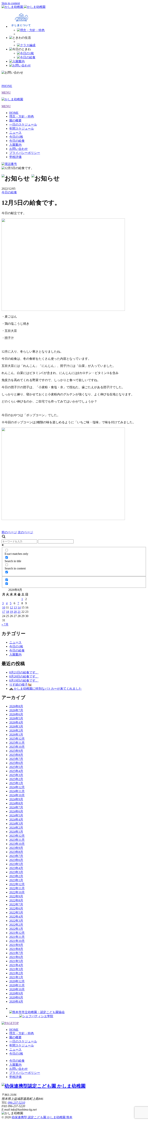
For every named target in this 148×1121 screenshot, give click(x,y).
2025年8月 (16, 754)
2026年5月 (16, 718)
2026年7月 (16, 710)
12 (11, 607)
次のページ (25, 532)
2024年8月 (16, 803)
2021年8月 (16, 949)
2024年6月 (16, 811)
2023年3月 (16, 872)
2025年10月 (17, 746)
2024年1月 (16, 831)
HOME (13, 112)
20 (15, 611)
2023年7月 (16, 856)
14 (19, 607)
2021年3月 (16, 969)
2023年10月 (17, 843)
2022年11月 (17, 888)
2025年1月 (16, 783)
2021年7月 (16, 953)
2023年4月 (16, 868)
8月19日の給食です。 (24, 680)
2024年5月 (16, 815)
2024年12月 (17, 787)
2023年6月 (16, 860)
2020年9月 (16, 993)
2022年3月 (16, 920)
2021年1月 (16, 977)
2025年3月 (16, 775)
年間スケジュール (21, 128)
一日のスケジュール (23, 124)
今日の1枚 (16, 136)
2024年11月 (17, 791)
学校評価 (15, 156)
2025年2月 (16, 779)
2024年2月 (16, 827)
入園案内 (15, 144)
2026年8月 (16, 706)
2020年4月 (16, 1001)
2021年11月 (17, 936)
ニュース (15, 132)
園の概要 (15, 120)
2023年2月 (16, 876)
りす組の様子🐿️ (20, 684)
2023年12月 (17, 835)
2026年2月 (16, 730)
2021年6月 (16, 957)
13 (15, 607)
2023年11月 (17, 839)
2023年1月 (16, 880)
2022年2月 (16, 924)
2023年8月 (16, 852)
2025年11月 (17, 742)
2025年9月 (16, 750)
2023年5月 (16, 864)
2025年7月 (16, 758)
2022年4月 (16, 916)
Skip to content (11, 3)
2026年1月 (16, 734)
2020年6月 (16, 997)
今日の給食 (17, 140)
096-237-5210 (16, 1102)
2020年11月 (17, 985)
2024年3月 (16, 823)
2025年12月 (17, 738)
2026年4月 (16, 722)
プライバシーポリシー (24, 152)
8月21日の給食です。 (24, 672)
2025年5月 (16, 767)
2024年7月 (16, 807)
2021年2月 (16, 973)
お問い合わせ (18, 148)
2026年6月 (16, 714)
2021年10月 (17, 940)
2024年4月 (16, 819)
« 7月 (5, 624)
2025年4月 (16, 771)
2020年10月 (17, 989)
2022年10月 (17, 892)
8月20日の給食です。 (24, 676)
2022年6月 (16, 908)
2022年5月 (16, 912)
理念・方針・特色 (21, 116)
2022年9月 (16, 896)
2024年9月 (16, 799)
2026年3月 (16, 726)
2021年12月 (17, 932)
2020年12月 (17, 981)
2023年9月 (16, 847)
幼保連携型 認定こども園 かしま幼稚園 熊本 (42, 1117)
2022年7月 (16, 904)
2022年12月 (17, 884)
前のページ (9, 532)
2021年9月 (16, 945)
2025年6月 (16, 763)
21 (19, 611)
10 (3, 607)
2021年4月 (16, 965)
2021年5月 (16, 961)
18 (7, 611)
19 (11, 611)
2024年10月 (17, 795)
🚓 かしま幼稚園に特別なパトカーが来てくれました (45, 688)
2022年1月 (16, 928)
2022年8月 (16, 900)
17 (3, 611)
